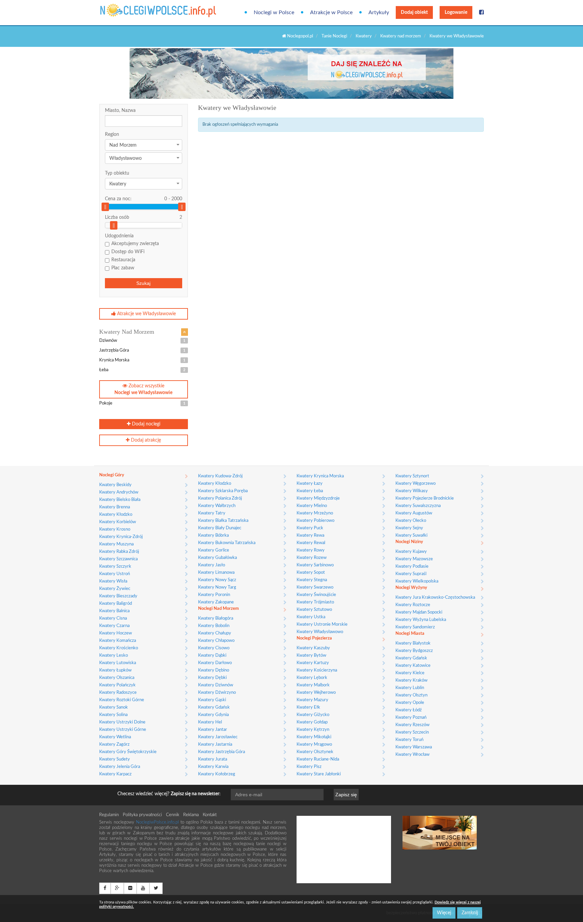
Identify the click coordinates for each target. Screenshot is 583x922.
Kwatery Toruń (409, 740)
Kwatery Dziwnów (215, 685)
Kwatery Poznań (410, 717)
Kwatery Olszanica (116, 678)
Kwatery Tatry (211, 513)
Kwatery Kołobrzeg (216, 774)
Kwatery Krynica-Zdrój (121, 537)
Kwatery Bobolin (213, 626)
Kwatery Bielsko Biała (119, 500)
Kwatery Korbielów (117, 522)
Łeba (142, 370)
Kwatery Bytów (311, 655)
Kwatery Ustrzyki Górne (122, 729)
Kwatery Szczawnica (118, 559)
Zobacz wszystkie (143, 389)
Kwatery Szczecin (412, 732)
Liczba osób (117, 217)
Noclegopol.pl (299, 36)
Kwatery (364, 36)
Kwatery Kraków (411, 680)
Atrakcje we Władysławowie (146, 313)
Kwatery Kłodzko (115, 514)
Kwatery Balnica (114, 611)
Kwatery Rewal (311, 543)
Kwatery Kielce (409, 673)
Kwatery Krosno (114, 529)
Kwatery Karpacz (115, 774)
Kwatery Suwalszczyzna (418, 506)
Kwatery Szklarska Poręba (223, 491)
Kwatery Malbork (313, 685)
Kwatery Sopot (311, 572)
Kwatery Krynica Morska (320, 476)
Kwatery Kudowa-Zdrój (220, 476)
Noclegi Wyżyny (411, 588)
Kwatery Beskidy (115, 485)
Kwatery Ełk (308, 707)
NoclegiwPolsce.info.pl (158, 822)
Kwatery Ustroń (114, 574)
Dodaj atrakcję (145, 440)
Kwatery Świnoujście (316, 595)
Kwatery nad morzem (400, 36)
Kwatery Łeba (310, 491)
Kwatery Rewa (310, 535)
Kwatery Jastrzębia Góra (221, 752)
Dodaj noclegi (145, 424)
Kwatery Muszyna (116, 544)
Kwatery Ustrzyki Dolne (122, 722)
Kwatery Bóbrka (213, 535)
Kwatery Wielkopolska (416, 581)
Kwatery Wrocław (412, 754)
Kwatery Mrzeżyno (315, 513)
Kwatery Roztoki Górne (121, 700)
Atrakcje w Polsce (331, 12)
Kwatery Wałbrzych (216, 506)
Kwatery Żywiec (114, 589)
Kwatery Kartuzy (313, 663)
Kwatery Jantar (212, 729)
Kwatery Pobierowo (315, 520)
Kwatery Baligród (115, 603)
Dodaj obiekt (414, 12)
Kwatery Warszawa (413, 747)
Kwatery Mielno (312, 506)
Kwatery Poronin (214, 595)
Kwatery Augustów (413, 513)
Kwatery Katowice (413, 665)
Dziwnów (142, 340)
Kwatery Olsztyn (411, 695)
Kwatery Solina (113, 715)
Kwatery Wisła (113, 581)
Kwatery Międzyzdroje (318, 498)
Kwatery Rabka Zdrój (119, 551)
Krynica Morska (142, 360)
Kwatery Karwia (213, 767)
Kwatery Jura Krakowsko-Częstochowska (435, 597)
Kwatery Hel (210, 722)
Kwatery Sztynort (412, 476)
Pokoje (142, 403)
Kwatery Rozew (312, 558)
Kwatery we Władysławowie (456, 36)
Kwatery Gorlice (213, 550)
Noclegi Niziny (409, 542)
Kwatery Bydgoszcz (414, 651)
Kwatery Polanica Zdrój (220, 498)
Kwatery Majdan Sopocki (418, 612)
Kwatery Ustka (311, 617)
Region (112, 134)
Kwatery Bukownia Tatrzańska (226, 543)
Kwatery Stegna (312, 580)
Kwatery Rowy (311, 550)
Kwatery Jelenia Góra (119, 767)
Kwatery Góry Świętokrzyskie (128, 752)
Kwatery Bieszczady (118, 596)
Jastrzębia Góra (142, 350)
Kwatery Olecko (410, 520)
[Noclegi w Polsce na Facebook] (481, 12)
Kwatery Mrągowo (314, 744)
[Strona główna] (127, 10)
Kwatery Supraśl (410, 574)
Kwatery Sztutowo (314, 609)
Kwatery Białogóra (215, 618)
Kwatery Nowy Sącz (217, 580)
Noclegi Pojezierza (314, 638)
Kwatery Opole (409, 703)
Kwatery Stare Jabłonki (319, 774)
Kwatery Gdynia (213, 715)
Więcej (444, 913)
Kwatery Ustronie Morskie (322, 624)
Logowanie (456, 12)
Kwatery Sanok (113, 707)
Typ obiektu (117, 173)
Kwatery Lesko (113, 655)
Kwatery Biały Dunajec (219, 528)
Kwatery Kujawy (411, 551)
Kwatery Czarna (114, 626)
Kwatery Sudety (114, 759)
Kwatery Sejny (409, 528)
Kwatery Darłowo (215, 663)
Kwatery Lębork (312, 678)
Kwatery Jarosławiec (218, 737)
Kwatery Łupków (115, 670)
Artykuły (378, 12)
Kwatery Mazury (312, 700)
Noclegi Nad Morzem (218, 608)
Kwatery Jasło (211, 565)
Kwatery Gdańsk (214, 707)
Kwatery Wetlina (115, 737)
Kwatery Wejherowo (316, 692)
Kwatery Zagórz (114, 744)
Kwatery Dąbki (212, 655)
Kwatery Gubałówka (217, 558)
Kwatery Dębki (212, 678)
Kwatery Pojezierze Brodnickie (424, 498)
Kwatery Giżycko (313, 715)
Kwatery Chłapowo (216, 640)
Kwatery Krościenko (118, 648)
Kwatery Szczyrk (115, 566)
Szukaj (143, 283)
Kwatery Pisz (309, 767)
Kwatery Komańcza (117, 640)
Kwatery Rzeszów (412, 725)
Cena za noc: (143, 199)
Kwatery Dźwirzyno (217, 692)
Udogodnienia (119, 236)
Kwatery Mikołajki (314, 737)
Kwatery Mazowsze (414, 559)
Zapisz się (346, 794)
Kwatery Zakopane (216, 602)
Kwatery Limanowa (216, 572)
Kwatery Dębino (213, 670)
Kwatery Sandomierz (415, 627)
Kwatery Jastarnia (215, 744)
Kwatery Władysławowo (320, 632)
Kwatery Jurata (212, 759)
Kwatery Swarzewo (315, 587)
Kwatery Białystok (413, 643)
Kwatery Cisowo (213, 648)
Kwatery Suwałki (411, 535)
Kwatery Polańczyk (117, 685)
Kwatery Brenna (114, 507)
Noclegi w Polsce (274, 12)
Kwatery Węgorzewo (415, 483)
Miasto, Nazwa (120, 110)
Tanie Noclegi (334, 36)
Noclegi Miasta (409, 633)
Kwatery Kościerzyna (317, 670)
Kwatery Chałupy (214, 633)
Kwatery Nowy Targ (217, 587)
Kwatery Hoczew (115, 633)
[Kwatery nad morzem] (184, 332)
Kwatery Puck (310, 528)
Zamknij (470, 913)
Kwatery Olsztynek (315, 752)
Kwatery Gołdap (312, 722)
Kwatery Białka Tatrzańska (223, 520)
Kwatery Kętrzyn (313, 729)
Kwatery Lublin (409, 688)
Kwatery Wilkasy (411, 491)
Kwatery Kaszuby (313, 648)
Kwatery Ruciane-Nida (318, 759)
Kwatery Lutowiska (117, 663)
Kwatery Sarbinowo (315, 565)
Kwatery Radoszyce (118, 692)
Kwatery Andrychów (118, 492)
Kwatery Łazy (310, 483)
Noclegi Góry (111, 475)
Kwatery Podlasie (411, 566)
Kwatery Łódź (408, 710)
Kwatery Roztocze (412, 605)
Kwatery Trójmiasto (315, 602)
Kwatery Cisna (113, 618)
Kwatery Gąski (212, 700)
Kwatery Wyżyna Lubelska (420, 620)
